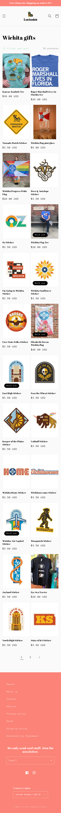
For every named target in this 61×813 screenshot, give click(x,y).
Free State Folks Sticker (15, 341)
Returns (11, 706)
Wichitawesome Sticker (43, 492)
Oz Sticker (8, 242)
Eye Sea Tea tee (39, 592)
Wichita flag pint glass (43, 143)
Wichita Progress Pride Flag (14, 193)
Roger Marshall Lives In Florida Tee (43, 93)
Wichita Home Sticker (14, 492)
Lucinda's (26, 807)
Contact (11, 699)
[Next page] (39, 657)
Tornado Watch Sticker (14, 143)
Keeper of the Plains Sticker (13, 443)
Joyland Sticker (10, 592)
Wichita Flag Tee (40, 242)
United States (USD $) (28, 794)
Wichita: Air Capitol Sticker (13, 542)
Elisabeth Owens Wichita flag (40, 343)
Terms (10, 721)
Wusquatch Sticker (41, 540)
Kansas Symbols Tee (13, 91)
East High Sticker (11, 393)
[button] (4, 16)
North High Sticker (12, 640)
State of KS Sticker (41, 640)
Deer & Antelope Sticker (40, 193)
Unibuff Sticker (39, 441)
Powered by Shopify (39, 807)
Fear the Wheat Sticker (43, 393)
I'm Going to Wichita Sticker (13, 292)
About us (12, 691)
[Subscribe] (50, 760)
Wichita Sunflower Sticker (41, 292)
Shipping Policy (17, 728)
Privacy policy (16, 713)
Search (11, 684)
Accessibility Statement (23, 736)
